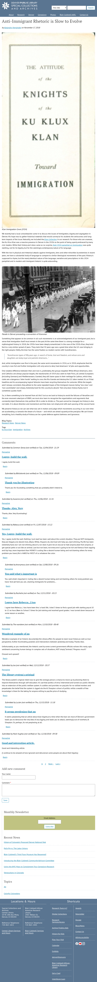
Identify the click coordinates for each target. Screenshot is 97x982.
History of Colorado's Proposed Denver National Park (25, 842)
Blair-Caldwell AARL (68, 15)
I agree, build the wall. (14, 456)
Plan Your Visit (58, 939)
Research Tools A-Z (59, 908)
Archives (27, 429)
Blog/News (79, 926)
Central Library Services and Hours (11, 932)
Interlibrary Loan (58, 979)
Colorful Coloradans (12, 893)
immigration (18, 429)
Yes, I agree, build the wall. (17, 533)
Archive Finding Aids (60, 928)
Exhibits (55, 951)
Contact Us (84, 15)
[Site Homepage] (19, 6)
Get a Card (56, 973)
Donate (78, 920)
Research (21, 15)
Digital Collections (59, 914)
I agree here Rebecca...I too (20, 602)
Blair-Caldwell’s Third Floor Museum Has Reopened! (25, 854)
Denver (31, 15)
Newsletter (79, 914)
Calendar (55, 945)
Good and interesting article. (18, 743)
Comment (6, 783)
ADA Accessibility (82, 937)
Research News (8, 423)
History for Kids (58, 934)
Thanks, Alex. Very (12, 508)
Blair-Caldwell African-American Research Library (61, 965)
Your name (6, 774)
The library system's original (18, 674)
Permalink (6, 452)
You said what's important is (21, 573)
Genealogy (42, 15)
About (11, 15)
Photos (53, 15)
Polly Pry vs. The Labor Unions (16, 848)
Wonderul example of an (16, 633)
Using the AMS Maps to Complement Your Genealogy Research (29, 866)
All (5, 887)
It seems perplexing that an (20, 711)
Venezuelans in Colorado (14, 872)
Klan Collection (50, 239)
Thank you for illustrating (19, 482)
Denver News (20, 423)
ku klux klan (7, 429)
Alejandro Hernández (12, 27)
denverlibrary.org (59, 957)
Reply (5, 466)
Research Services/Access (58, 921)
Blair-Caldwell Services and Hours (34, 932)
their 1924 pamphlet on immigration (68, 245)
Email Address (49, 818)
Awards (78, 908)
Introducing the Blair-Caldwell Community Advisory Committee (29, 860)
